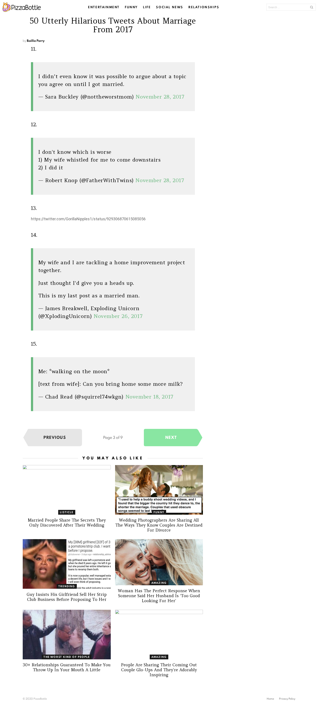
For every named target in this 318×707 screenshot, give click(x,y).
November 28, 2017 (160, 96)
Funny (131, 7)
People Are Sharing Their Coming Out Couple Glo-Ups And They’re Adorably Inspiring (159, 669)
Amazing (159, 583)
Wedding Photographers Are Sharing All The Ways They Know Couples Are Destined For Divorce (158, 525)
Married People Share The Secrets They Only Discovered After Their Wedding (67, 522)
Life (147, 7)
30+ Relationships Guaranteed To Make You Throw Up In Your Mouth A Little (67, 667)
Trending (66, 586)
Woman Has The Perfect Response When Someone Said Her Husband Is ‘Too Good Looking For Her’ (159, 595)
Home (270, 698)
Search (311, 7)
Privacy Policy (287, 698)
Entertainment (104, 7)
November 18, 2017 (149, 396)
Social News (169, 7)
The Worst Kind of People (66, 657)
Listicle (67, 512)
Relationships (203, 7)
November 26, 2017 (118, 316)
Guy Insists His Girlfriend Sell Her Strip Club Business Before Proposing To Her (67, 597)
